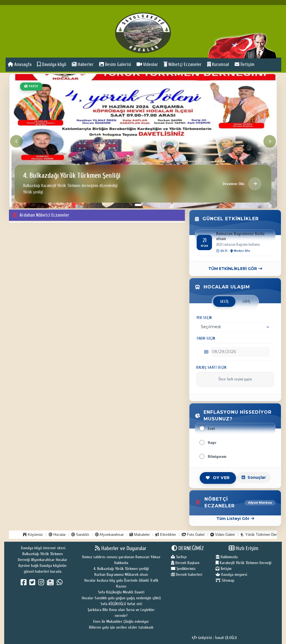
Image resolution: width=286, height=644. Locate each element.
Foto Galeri (195, 534)
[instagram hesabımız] (42, 584)
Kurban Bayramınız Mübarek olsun (121, 574)
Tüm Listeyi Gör (232, 518)
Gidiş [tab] (246, 301)
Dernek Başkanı (186, 562)
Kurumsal (220, 64)
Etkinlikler (167, 534)
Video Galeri (224, 534)
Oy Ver (221, 477)
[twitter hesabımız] (33, 584)
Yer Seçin (204, 318)
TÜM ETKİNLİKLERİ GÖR (232, 268)
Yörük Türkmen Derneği (263, 534)
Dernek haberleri (188, 574)
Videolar (150, 64)
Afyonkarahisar (111, 534)
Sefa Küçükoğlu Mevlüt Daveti (121, 592)
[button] (131, 204)
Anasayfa (22, 64)
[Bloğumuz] (51, 584)
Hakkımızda (229, 557)
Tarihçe (181, 557)
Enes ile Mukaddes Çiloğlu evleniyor (121, 621)
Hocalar (59, 534)
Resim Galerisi (117, 64)
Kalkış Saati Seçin (211, 368)
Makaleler (141, 534)
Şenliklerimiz (185, 568)
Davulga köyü (53, 64)
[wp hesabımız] (60, 584)
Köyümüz (35, 534)
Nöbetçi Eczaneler (184, 64)
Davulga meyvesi (233, 574)
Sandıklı (82, 534)
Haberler (85, 64)
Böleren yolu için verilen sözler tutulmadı (121, 627)
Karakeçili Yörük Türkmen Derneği (245, 562)
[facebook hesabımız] (24, 584)
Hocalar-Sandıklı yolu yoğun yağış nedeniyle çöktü (121, 598)
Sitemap (227, 580)
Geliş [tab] (224, 301)
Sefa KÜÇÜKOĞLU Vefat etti (121, 604)
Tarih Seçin (205, 338)
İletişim (246, 64)
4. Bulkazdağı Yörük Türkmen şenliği (121, 568)
